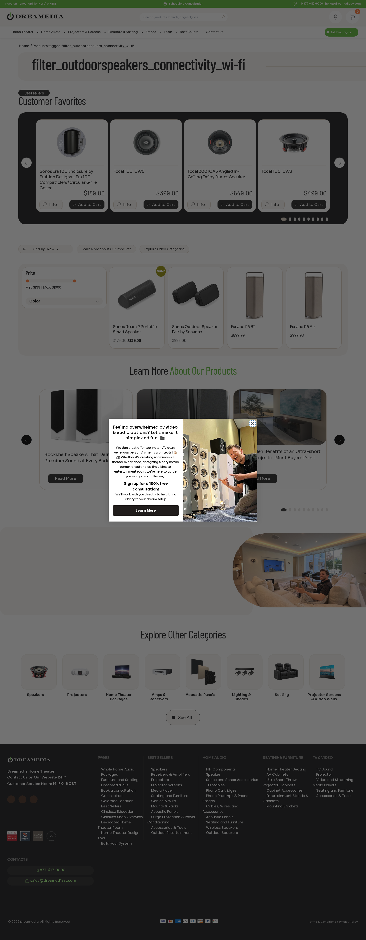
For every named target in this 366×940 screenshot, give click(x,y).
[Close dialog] (252, 423)
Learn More (146, 510)
